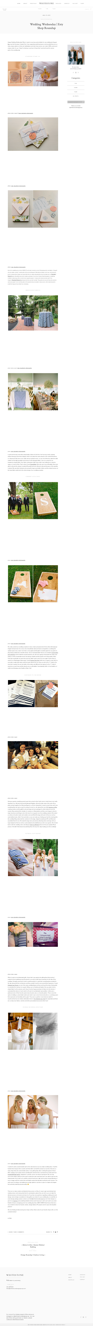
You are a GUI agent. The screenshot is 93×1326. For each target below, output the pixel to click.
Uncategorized (46, 19)
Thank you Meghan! (34, 824)
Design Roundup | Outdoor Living (32, 1255)
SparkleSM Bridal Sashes (14, 1174)
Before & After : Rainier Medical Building (33, 1246)
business (15, 1201)
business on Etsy (53, 807)
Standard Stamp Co (17, 280)
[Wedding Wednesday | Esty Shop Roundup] (76, 55)
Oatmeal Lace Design (13, 985)
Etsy (9, 44)
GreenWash (33, 464)
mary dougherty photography (26, 113)
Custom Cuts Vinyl (34, 660)
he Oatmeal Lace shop (39, 999)
